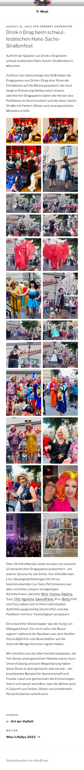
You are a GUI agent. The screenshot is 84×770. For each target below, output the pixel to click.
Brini (44, 594)
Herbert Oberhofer (56, 26)
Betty (66, 599)
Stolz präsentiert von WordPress (27, 760)
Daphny (66, 594)
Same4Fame (44, 599)
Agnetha (28, 599)
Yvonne (54, 594)
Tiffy (17, 599)
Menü (44, 11)
